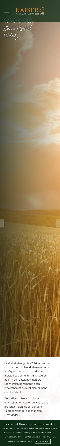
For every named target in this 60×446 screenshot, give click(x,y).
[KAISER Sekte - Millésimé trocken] (2, 223)
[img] (30, 11)
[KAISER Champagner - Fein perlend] (58, 223)
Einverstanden (42, 441)
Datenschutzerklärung (37, 437)
